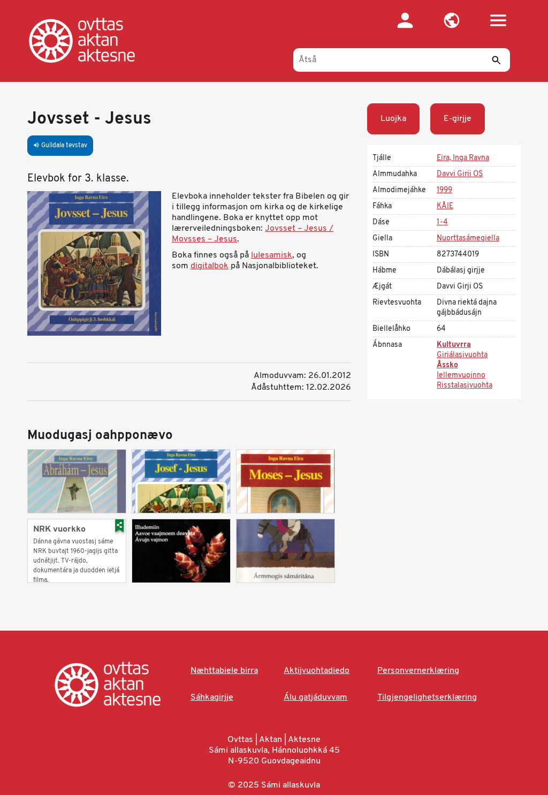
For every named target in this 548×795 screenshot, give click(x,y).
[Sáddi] (497, 60)
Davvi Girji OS (460, 174)
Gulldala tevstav (60, 145)
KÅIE (445, 206)
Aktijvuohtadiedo (316, 670)
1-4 (442, 222)
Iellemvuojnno (461, 375)
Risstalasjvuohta (464, 386)
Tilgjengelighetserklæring (427, 697)
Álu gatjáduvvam (315, 697)
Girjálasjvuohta (462, 355)
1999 (444, 190)
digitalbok (210, 266)
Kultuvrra (454, 345)
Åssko (447, 365)
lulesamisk (271, 255)
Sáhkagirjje (212, 697)
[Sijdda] (92, 40)
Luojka (393, 118)
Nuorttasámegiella (468, 238)
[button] (452, 20)
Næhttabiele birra (224, 670)
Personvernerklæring (418, 670)
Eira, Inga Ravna (463, 158)
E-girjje (457, 118)
